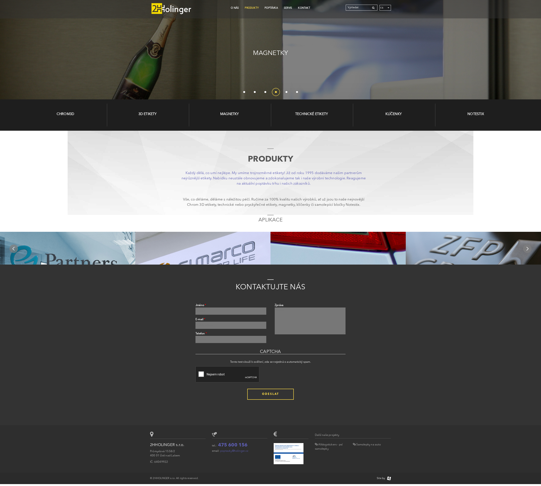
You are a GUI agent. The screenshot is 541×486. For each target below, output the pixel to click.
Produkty (252, 8)
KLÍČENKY (393, 114)
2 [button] (254, 92)
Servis (288, 8)
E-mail (200, 319)
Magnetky (229, 114)
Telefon (201, 333)
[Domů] (171, 9)
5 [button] (286, 92)
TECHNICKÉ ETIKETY (311, 114)
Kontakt (304, 8)
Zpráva (279, 305)
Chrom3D (65, 114)
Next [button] (527, 248)
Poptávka (271, 8)
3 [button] (265, 92)
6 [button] (297, 92)
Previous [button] (14, 248)
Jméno (200, 305)
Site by (382, 478)
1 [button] (244, 92)
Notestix (475, 114)
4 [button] (276, 92)
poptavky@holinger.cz (234, 451)
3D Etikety (147, 114)
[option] (270, 49)
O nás (235, 8)
